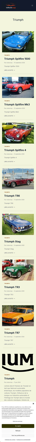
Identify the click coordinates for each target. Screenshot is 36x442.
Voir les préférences (18, 435)
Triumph (7, 55)
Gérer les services (17, 421)
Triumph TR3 (12, 287)
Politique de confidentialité (23, 439)
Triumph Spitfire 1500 (17, 58)
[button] (33, 404)
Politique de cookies (10, 439)
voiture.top (9, 62)
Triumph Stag (12, 241)
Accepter (18, 426)
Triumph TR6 (12, 195)
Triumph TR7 (12, 332)
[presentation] (18, 41)
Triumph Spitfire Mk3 (17, 104)
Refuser (18, 431)
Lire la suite (9, 70)
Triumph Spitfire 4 (15, 150)
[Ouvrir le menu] (32, 5)
